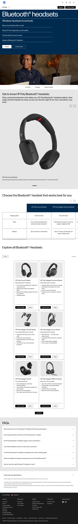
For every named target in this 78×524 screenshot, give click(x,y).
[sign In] (70, 2)
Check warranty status (37, 507)
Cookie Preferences (32, 518)
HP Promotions (20, 505)
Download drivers (36, 501)
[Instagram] (65, 502)
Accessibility (19, 518)
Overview (27, 87)
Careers (4, 503)
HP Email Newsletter (6, 512)
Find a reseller (20, 503)
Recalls (4, 518)
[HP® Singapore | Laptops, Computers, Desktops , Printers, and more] (4, 2)
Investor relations (6, 505)
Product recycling (11, 518)
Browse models (49, 87)
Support (34, 499)
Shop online (19, 501)
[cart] (66, 2)
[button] (71, 106)
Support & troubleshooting (38, 503)
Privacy (25, 518)
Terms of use (41, 518)
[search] (63, 2)
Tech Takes (4, 510)
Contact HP (4, 501)
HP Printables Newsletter (7, 514)
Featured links (35, 509)
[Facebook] (63, 502)
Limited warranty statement (51, 518)
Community (34, 505)
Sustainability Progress (7, 507)
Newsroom (4, 509)
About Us (4, 499)
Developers (49, 503)
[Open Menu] (74, 2)
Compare (37, 87)
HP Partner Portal (51, 501)
